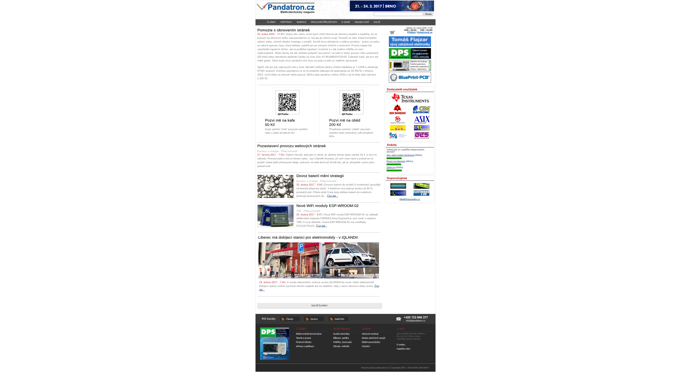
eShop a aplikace (305, 346)
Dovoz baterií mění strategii (320, 176)
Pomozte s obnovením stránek (283, 30)
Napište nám (403, 349)
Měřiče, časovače (342, 342)
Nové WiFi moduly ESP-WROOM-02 (327, 206)
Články (271, 22)
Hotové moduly (370, 334)
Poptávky (286, 22)
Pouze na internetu (396, 161)
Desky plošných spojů (373, 338)
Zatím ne (391, 167)
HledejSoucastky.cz (409, 199)
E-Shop (346, 22)
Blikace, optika (341, 338)
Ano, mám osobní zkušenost (400, 155)
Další (377, 22)
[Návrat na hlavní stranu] (260, 22)
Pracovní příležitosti (324, 22)
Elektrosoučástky (371, 342)
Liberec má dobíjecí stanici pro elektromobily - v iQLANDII (308, 237)
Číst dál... (332, 195)
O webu (401, 344)
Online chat (362, 22)
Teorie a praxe (303, 338)
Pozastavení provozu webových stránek (291, 146)
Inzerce (301, 22)
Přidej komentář (289, 151)
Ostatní (366, 346)
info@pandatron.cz (416, 320)
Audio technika (341, 334)
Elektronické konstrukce (309, 334)
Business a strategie (268, 151)
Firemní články (303, 342)
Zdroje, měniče (341, 346)
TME (298, 211)
